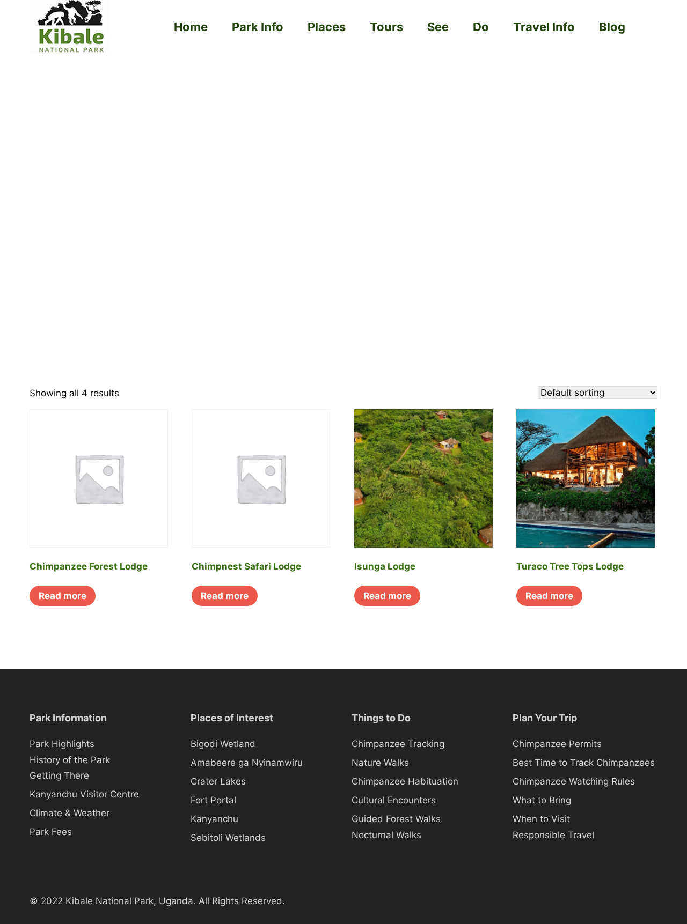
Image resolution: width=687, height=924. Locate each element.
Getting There (59, 775)
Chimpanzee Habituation (405, 781)
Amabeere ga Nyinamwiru (247, 762)
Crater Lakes (218, 781)
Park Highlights (62, 743)
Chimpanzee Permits (557, 743)
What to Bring (542, 800)
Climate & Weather (69, 813)
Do (481, 27)
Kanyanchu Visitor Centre (84, 794)
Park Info (257, 27)
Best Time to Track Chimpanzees (584, 762)
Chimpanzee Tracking (398, 743)
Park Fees (51, 831)
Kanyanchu (214, 819)
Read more (62, 595)
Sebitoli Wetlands (228, 837)
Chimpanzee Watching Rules (574, 781)
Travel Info (544, 27)
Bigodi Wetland (223, 743)
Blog (612, 27)
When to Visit (541, 819)
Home (191, 27)
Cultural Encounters (394, 800)
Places (327, 27)
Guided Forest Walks (396, 819)
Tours (386, 27)
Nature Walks (380, 762)
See (438, 27)
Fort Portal (213, 800)
